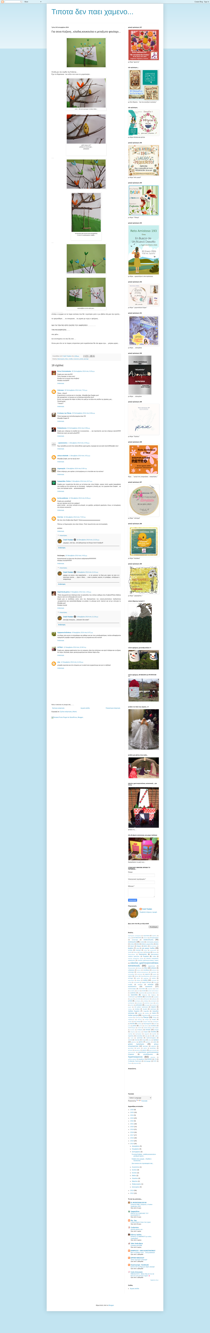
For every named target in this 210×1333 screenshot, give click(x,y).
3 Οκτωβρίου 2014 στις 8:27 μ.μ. (81, 481)
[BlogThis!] (87, 356)
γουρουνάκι (153, 950)
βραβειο (130, 948)
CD (155, 1059)
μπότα (131, 1005)
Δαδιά (129, 952)
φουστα (153, 1046)
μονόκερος (138, 1001)
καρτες (130, 976)
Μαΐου (134, 1175)
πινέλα (130, 1021)
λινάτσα (139, 997)
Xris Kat (60, 517)
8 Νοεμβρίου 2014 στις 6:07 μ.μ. (82, 632)
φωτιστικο (153, 1048)
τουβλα (156, 1036)
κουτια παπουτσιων (153, 990)
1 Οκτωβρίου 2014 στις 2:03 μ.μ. (79, 443)
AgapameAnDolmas (64, 632)
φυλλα (138, 1048)
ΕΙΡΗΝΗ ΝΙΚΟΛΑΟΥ (137, 1258)
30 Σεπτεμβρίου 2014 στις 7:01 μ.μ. (76, 390)
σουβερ (156, 1027)
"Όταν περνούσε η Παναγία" (139, 1259)
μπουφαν (147, 1005)
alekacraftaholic (63, 456)
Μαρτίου (135, 1181)
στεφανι (145, 1031)
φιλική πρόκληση (136, 1044)
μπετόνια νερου (149, 1003)
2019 (132, 1129)
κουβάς (130, 984)
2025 (132, 1112)
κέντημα (130, 978)
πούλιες (139, 1023)
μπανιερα (139, 1003)
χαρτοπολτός (131, 1052)
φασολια (133, 1042)
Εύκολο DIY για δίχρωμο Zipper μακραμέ (143, 1266)
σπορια (156, 1029)
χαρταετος (137, 1050)
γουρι (145, 950)
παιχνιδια (146, 1011)
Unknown (60, 390)
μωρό (129, 1007)
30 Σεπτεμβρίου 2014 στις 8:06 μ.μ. (83, 413)
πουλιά (132, 1023)
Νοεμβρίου (136, 1149)
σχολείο (154, 1034)
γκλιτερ (130, 950)
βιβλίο (145, 946)
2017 (132, 1135)
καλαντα (154, 970)
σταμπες (132, 1031)
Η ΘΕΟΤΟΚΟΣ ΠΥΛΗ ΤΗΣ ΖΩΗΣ (141, 1222)
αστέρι (132, 944)
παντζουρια (154, 1015)
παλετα (140, 1013)
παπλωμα (138, 1017)
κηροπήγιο (131, 980)
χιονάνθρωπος (148, 1054)
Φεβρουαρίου (136, 1184)
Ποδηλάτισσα (61, 428)
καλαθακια (146, 970)
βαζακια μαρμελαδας (147, 944)
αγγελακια (146, 935)
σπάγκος (140, 1029)
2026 (132, 1110)
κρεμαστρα (141, 992)
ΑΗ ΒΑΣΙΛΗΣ (137, 937)
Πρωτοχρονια (147, 1023)
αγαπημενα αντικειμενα (134, 935)
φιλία (154, 1042)
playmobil (136, 1063)
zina (58, 662)
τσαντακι (137, 1040)
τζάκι (146, 1036)
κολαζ (129, 982)
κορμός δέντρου (146, 982)
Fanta (129, 1063)
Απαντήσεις (63, 536)
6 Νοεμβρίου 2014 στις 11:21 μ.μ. (87, 572)
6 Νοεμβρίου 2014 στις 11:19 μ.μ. (87, 617)
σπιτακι (147, 1030)
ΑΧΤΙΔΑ (60, 647)
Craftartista (135, 1227)
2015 (132, 1141)
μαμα (131, 999)
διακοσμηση (61, 359)
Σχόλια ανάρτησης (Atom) (68, 712)
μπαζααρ (145, 1001)
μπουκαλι (139, 1005)
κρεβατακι (133, 992)
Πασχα (145, 1017)
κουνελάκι (142, 988)
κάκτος (139, 970)
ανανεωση (132, 942)
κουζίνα (140, 984)
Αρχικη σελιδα (134, 1288)
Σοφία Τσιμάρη (68, 540)
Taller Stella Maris (137, 1243)
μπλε (157, 1003)
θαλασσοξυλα (132, 968)
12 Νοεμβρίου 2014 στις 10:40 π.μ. (75, 647)
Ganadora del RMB (136, 1245)
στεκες (139, 1031)
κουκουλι (76, 359)
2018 (132, 1132)
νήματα (153, 1007)
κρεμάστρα (150, 992)
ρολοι (134, 1026)
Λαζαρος (153, 995)
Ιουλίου (134, 1170)
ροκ (129, 1025)
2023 (132, 1118)
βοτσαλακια (153, 946)
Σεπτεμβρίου (136, 1152)
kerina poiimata (62, 498)
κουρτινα (150, 988)
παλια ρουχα (133, 1015)
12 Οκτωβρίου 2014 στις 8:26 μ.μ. (80, 498)
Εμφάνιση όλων (154, 1280)
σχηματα (146, 1034)
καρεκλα (147, 974)
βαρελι (132, 946)
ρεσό (155, 1023)
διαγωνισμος (131, 954)
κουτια (143, 990)
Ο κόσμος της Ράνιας (64, 413)
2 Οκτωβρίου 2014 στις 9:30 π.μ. (76, 468)
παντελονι (145, 1015)
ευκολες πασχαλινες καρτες (135, 958)
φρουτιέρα (131, 1048)
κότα (155, 982)
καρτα (154, 974)
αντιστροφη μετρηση (152, 942)
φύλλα (145, 1048)
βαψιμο (139, 946)
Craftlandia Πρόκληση (134, 1061)
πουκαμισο (155, 1021)
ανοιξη (142, 942)
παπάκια (130, 1017)
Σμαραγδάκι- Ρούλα (64, 481)
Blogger (111, 1305)
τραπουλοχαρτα (151, 1038)
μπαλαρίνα (154, 1001)
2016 (132, 1138)
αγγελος (154, 935)
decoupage (147, 1061)
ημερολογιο (151, 966)
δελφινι (141, 952)
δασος (135, 952)
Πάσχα (155, 1017)
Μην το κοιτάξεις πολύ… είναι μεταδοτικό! (143, 1252)
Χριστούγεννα (135, 1057)
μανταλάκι (138, 999)
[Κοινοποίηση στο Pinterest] (93, 356)
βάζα (137, 944)
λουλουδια (148, 997)
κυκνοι (156, 992)
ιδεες (66, 359)
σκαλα (139, 1027)
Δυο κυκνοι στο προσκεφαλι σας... (143, 1163)
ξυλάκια (137, 1009)
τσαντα (130, 1040)
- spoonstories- (62, 443)
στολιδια (153, 1032)
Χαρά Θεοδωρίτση (63, 592)
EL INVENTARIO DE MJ (139, 1202)
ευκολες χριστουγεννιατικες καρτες (148, 960)
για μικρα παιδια (148, 948)
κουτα (156, 988)
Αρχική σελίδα (85, 708)
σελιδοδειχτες (131, 1027)
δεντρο (155, 952)
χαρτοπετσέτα (153, 1050)
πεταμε (147, 1019)
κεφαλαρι (146, 978)
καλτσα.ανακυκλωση (142, 972)
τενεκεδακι (139, 1036)
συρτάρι (130, 1034)
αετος (129, 937)
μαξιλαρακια (146, 999)
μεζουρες (154, 999)
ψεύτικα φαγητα (132, 1059)
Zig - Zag (133, 1220)
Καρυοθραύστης (145, 976)
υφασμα (155, 1040)
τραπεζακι (140, 1038)
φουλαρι (86, 359)
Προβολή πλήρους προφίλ (148, 912)
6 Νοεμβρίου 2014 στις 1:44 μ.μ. (80, 592)
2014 (132, 1143)
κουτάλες (132, 990)
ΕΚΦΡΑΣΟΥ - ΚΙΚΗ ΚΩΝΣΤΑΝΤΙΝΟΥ (143, 1251)
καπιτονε (139, 974)
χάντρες (130, 1050)
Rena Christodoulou (64, 371)
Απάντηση (60, 383)
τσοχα (144, 1040)
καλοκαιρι (131, 972)
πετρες (154, 1019)
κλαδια (71, 359)
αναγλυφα (135, 939)
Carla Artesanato (137, 1272)
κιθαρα (138, 980)
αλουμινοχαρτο (154, 937)
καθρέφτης (131, 970)
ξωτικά (145, 1009)
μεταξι (81, 359)
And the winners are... (137, 1229)
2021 (132, 1124)
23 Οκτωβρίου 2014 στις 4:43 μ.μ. (76, 555)
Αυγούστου (136, 1167)
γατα (137, 948)
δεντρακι (147, 952)
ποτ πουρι (137, 1021)
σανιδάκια (153, 1025)
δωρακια (146, 956)
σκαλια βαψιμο (148, 1027)
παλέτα (147, 1013)
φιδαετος (148, 1042)
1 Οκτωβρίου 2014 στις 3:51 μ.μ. (79, 456)
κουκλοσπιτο (132, 986)
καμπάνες (153, 972)
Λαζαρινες (144, 995)
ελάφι (154, 956)
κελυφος (154, 976)
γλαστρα (138, 950)
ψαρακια (153, 1057)
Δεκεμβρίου (136, 1146)
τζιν (151, 1036)
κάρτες (136, 976)
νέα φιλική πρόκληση (141, 1007)
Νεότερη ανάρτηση (58, 708)
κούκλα (150, 984)
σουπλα (132, 1029)
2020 (132, 1127)
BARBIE (149, 1059)
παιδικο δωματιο (134, 1011)
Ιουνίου (134, 1173)
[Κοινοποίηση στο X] (89, 356)
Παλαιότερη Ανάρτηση (113, 708)
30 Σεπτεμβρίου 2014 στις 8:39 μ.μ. (78, 428)
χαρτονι (144, 1050)
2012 (132, 1193)
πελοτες (140, 1019)
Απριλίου (135, 1178)
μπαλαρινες (131, 1003)
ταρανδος (131, 1036)
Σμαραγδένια (135, 1211)
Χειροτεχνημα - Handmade (140, 1265)
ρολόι (140, 1025)
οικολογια (153, 1009)
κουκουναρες (132, 988)
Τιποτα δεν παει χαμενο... (93, 12)
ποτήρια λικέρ (146, 1021)
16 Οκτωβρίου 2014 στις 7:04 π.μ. (75, 517)
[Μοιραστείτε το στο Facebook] (91, 356)
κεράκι (138, 978)
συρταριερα (138, 1034)
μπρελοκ (154, 1005)
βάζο (157, 944)
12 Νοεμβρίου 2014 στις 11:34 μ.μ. (72, 662)
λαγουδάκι (134, 995)
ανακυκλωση (148, 940)
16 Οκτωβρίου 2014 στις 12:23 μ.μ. (88, 540)
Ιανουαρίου (136, 1187)
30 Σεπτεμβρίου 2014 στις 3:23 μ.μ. (83, 371)
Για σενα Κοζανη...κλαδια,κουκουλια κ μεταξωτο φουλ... (144, 1155)
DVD (154, 1061)
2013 (132, 1190)
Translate (144, 1101)
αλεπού (146, 937)
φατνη (141, 1042)
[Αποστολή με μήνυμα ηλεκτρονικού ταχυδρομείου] (84, 356)
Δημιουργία (61, 468)
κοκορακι (153, 980)
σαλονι (146, 1025)
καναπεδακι (131, 974)
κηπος (154, 978)
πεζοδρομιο (131, 1019)
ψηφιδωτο (142, 1059)
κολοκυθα (136, 982)
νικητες (130, 1009)
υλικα (149, 1040)
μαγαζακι (156, 997)
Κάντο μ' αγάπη (136, 1235)
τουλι (132, 1038)
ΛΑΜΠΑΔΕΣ (131, 997)
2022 (132, 1121)
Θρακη (140, 968)
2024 (132, 1115)
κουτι (138, 990)
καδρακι (153, 968)
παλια (154, 1013)
